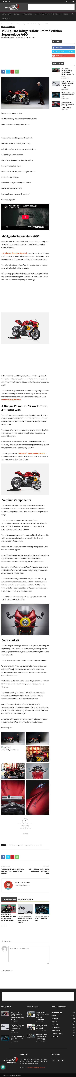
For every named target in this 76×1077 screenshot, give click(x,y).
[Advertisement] (51, 7)
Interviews (55, 14)
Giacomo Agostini (17, 845)
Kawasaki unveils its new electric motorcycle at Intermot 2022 (41, 1037)
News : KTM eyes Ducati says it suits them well (42, 1027)
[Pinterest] (12, 72)
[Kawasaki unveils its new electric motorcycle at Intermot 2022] (31, 1036)
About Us (65, 14)
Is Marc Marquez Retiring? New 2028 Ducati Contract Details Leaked (67, 104)
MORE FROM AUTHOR (25, 899)
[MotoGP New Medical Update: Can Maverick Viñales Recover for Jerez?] (8, 908)
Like (72, 47)
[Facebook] (66, 1)
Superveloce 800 (36, 845)
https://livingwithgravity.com (22, 885)
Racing (37, 14)
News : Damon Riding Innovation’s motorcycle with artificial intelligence (42, 1015)
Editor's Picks (10, 24)
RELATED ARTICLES (9, 899)
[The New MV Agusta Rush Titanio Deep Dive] (42, 909)
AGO (8, 845)
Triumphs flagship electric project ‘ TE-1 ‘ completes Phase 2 (12, 871)
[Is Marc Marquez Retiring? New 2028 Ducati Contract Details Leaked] (56, 104)
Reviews (17, 14)
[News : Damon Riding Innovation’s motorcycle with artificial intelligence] (31, 1014)
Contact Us (6, 19)
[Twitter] (69, 1)
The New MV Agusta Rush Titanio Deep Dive (42, 918)
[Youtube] (73, 1)
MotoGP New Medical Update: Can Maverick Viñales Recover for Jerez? (67, 72)
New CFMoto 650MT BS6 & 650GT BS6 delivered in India (39, 871)
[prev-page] (2, 926)
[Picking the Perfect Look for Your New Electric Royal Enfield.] (25, 909)
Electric (45, 14)
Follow (71, 51)
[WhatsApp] (17, 72)
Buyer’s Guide (27, 14)
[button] (72, 14)
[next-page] (6, 926)
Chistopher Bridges (8, 37)
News (9, 14)
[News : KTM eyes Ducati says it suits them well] (31, 1027)
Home (4, 14)
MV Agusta (27, 845)
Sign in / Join (5, 1)
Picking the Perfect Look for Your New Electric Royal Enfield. (67, 84)
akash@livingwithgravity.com (36, 1067)
